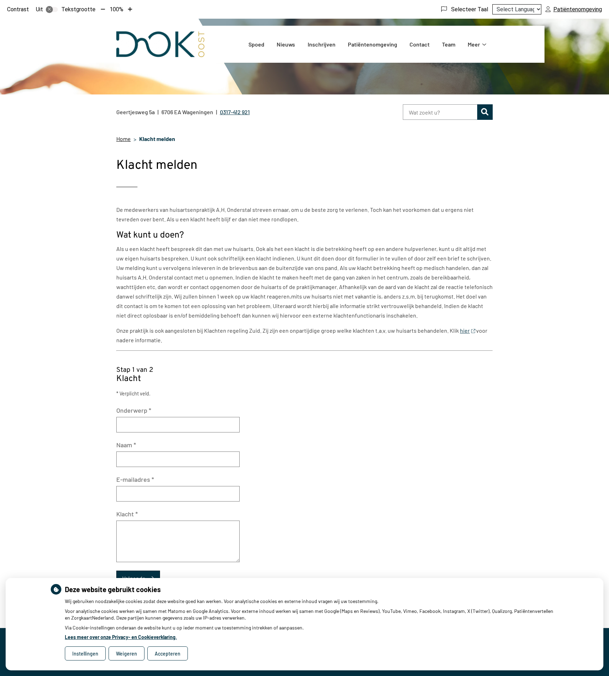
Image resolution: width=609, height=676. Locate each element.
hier (465, 330)
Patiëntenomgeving (372, 44)
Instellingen (85, 654)
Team (448, 44)
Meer (474, 44)
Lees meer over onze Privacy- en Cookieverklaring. (121, 637)
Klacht (127, 514)
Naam (126, 445)
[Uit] (52, 9)
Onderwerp (133, 410)
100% (116, 9)
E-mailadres (135, 479)
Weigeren (126, 654)
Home (123, 138)
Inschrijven (322, 44)
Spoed (256, 44)
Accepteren (167, 654)
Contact (420, 44)
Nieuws (286, 44)
